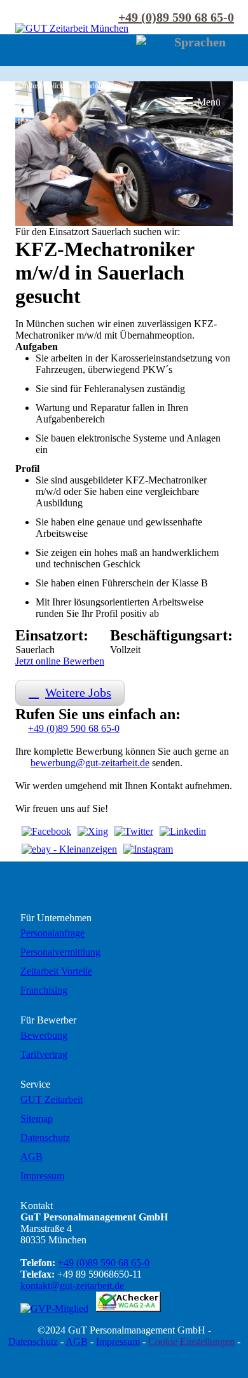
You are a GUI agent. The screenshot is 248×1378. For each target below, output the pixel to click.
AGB (31, 1156)
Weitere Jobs (78, 692)
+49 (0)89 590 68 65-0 (176, 17)
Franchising (43, 990)
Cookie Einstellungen (191, 1341)
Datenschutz (45, 1137)
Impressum (42, 1175)
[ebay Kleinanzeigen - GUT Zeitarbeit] (69, 849)
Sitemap (36, 1118)
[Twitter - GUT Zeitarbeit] (133, 831)
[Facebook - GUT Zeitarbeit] (46, 831)
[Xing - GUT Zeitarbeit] (93, 831)
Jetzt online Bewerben (59, 661)
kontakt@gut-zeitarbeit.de (72, 1285)
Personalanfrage (52, 933)
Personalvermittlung (60, 952)
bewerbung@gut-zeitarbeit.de (90, 762)
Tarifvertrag (43, 1054)
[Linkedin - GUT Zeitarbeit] (183, 831)
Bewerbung (43, 1035)
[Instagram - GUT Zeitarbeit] (148, 849)
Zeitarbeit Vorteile (56, 971)
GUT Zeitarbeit (51, 1099)
